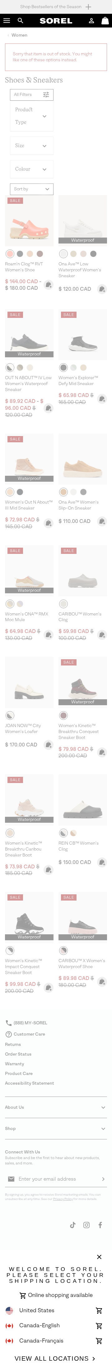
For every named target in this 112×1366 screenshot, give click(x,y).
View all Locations (52, 1358)
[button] (7, 21)
